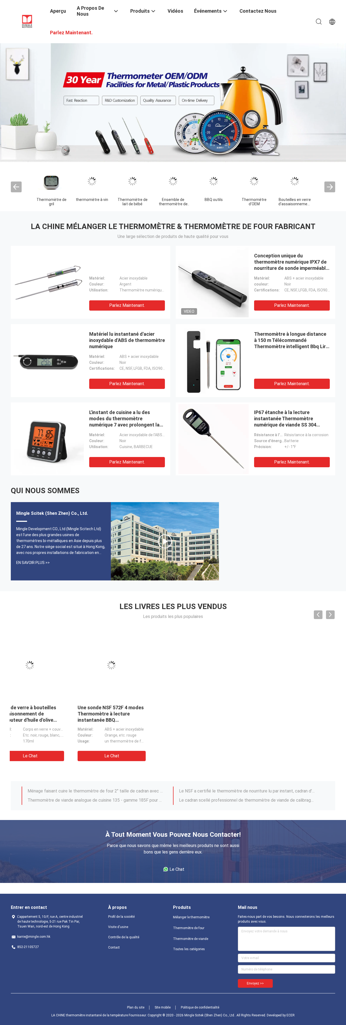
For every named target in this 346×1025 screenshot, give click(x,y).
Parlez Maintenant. (127, 305)
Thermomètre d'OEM (254, 201)
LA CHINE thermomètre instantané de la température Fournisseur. (99, 1015)
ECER (291, 1015)
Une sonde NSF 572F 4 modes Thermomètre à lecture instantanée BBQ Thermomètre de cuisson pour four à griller (50, 720)
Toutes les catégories (189, 949)
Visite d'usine (118, 927)
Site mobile (163, 1007)
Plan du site (135, 1007)
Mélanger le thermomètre (191, 917)
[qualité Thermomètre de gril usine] (51, 181)
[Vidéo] (164, 541)
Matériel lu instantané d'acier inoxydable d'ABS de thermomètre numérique (127, 340)
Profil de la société (121, 917)
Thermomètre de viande (190, 939)
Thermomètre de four (188, 928)
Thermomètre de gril (51, 201)
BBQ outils (214, 199)
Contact (114, 947)
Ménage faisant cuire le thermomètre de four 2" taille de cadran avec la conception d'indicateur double (95, 791)
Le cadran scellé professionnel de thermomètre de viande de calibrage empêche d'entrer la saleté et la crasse (247, 800)
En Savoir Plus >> (33, 562)
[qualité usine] (49, 282)
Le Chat (51, 755)
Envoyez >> (255, 983)
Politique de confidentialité (200, 1007)
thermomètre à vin (92, 199)
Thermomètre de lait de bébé (133, 201)
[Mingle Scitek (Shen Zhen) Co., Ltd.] (27, 21)
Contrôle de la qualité (123, 937)
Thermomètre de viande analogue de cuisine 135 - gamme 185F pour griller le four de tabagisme (95, 800)
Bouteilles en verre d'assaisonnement (294, 201)
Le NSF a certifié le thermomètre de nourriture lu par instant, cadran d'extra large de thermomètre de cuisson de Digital (247, 791)
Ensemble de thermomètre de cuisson (173, 203)
